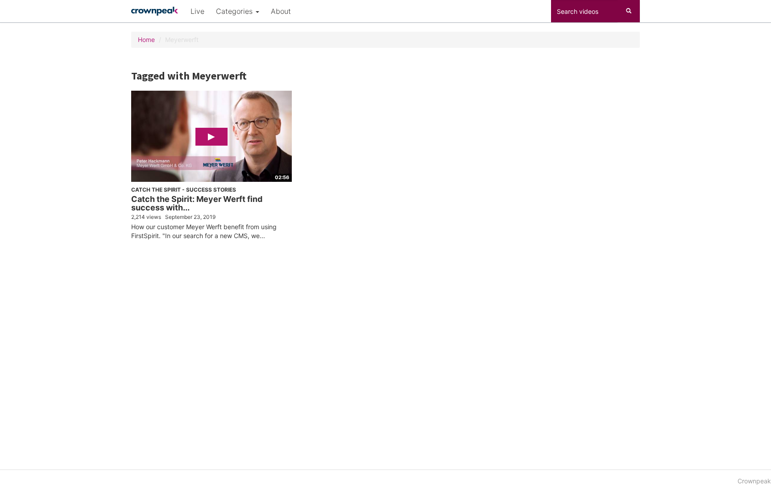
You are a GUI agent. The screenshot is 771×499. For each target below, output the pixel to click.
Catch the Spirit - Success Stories (183, 189)
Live (197, 11)
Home (146, 39)
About (281, 11)
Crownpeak (754, 481)
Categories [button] (235, 11)
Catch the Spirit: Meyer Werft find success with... (196, 203)
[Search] (629, 11)
